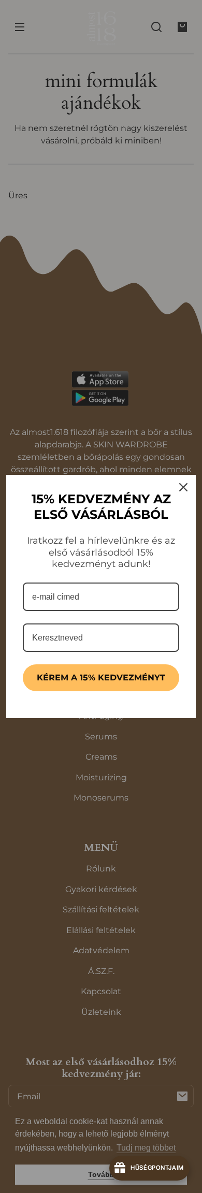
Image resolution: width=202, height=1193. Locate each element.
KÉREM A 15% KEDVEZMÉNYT (101, 677)
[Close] (183, 487)
